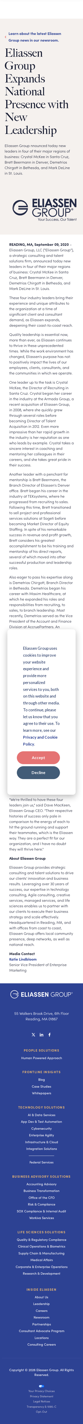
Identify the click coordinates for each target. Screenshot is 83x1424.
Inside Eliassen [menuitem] (41, 1289)
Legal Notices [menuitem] (41, 1401)
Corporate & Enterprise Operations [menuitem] (42, 1267)
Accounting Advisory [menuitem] (41, 1184)
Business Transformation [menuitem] (41, 1191)
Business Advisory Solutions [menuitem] (41, 1176)
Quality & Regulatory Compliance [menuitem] (41, 1239)
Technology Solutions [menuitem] (41, 1107)
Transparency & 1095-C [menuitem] (41, 1406)
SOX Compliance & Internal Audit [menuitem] (41, 1211)
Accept (38, 757)
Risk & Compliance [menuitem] (41, 1204)
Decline (38, 772)
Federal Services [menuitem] (41, 1162)
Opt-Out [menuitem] (41, 1411)
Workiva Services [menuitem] (41, 1218)
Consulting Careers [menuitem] (41, 1344)
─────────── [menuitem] (41, 1155)
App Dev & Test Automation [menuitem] (41, 1121)
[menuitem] (41, 1386)
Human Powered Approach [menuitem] (41, 1058)
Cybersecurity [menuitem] (41, 1128)
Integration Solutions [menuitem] (41, 1148)
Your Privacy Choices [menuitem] (41, 1391)
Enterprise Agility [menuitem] (41, 1135)
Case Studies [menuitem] (41, 1086)
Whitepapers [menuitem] (41, 1093)
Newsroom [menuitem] (41, 1317)
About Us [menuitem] (41, 1297)
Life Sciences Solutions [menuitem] (41, 1232)
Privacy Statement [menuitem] (41, 1396)
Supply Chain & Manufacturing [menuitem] (41, 1253)
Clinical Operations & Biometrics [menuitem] (41, 1246)
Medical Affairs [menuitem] (41, 1260)
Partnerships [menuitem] (41, 1324)
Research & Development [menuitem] (41, 1273)
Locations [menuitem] (42, 1338)
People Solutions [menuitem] (41, 1050)
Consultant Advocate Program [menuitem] (41, 1331)
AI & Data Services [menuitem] (41, 1115)
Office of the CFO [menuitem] (42, 1197)
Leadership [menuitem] (41, 1304)
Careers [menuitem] (41, 1310)
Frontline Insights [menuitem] (41, 1071)
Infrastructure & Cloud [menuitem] (41, 1142)
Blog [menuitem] (41, 1079)
